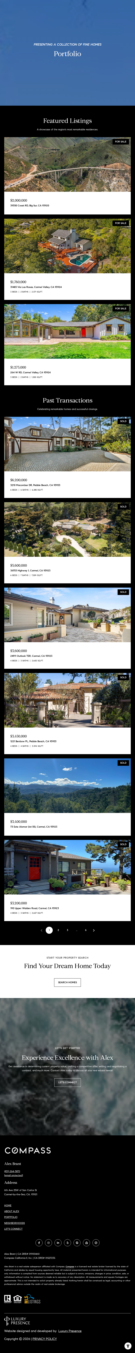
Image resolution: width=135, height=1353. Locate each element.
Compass (70, 1266)
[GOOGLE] (77, 1242)
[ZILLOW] (86, 1242)
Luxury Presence (70, 1331)
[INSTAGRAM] (48, 1242)
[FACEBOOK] (39, 1242)
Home (7, 1205)
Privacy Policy (45, 1339)
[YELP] (67, 1242)
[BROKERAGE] (95, 1242)
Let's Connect (13, 1229)
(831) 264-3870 (12, 1171)
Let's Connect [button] (67, 1082)
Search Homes (67, 982)
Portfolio (10, 1217)
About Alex (11, 1211)
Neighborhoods (14, 1223)
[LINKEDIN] (58, 1242)
